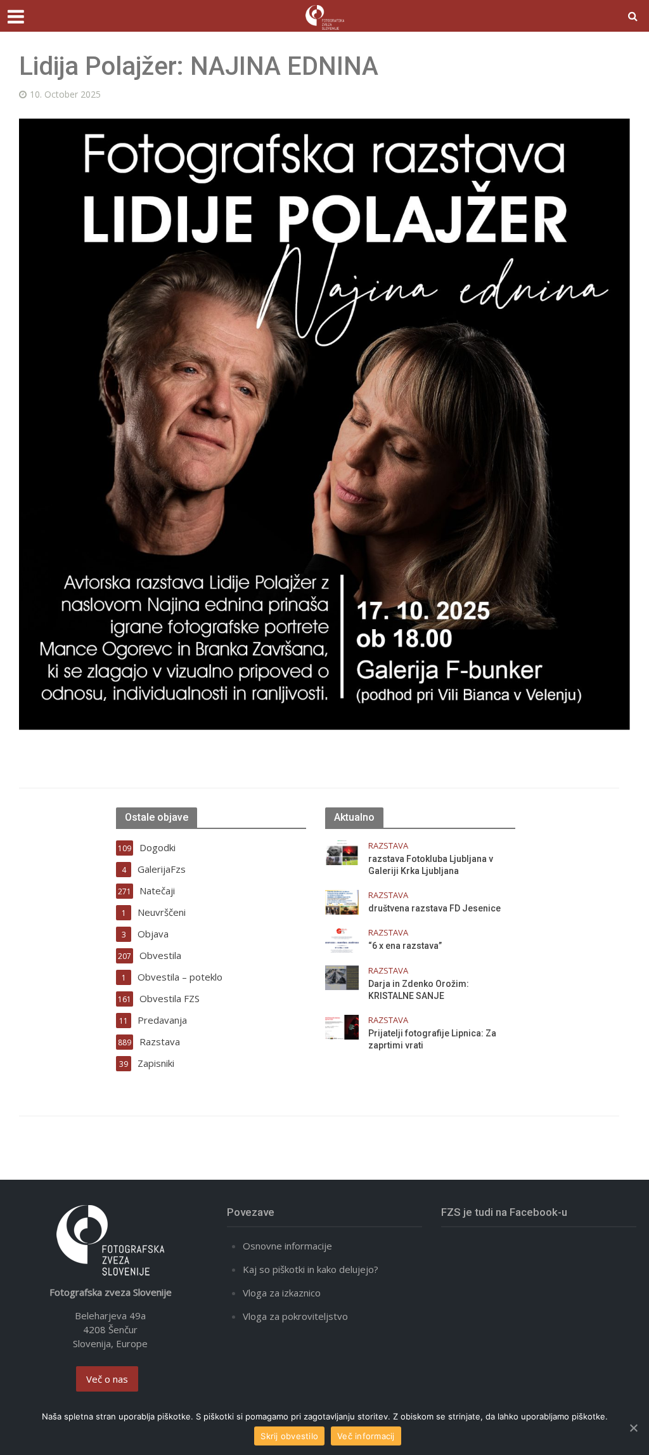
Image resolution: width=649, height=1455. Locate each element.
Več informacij (366, 1436)
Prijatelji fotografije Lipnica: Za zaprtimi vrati (432, 1039)
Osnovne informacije (287, 1245)
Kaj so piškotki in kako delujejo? (310, 1269)
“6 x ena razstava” (405, 946)
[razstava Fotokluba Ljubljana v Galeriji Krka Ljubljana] (342, 851)
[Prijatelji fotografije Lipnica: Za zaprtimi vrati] (342, 1025)
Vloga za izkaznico (282, 1292)
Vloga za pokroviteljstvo (295, 1316)
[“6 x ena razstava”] (342, 938)
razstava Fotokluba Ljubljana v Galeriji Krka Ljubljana (430, 865)
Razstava (388, 845)
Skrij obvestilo (289, 1436)
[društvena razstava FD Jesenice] (342, 901)
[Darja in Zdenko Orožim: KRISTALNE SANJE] (342, 976)
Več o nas (107, 1379)
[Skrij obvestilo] (633, 1427)
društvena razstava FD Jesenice (434, 908)
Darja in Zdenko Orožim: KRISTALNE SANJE (418, 990)
